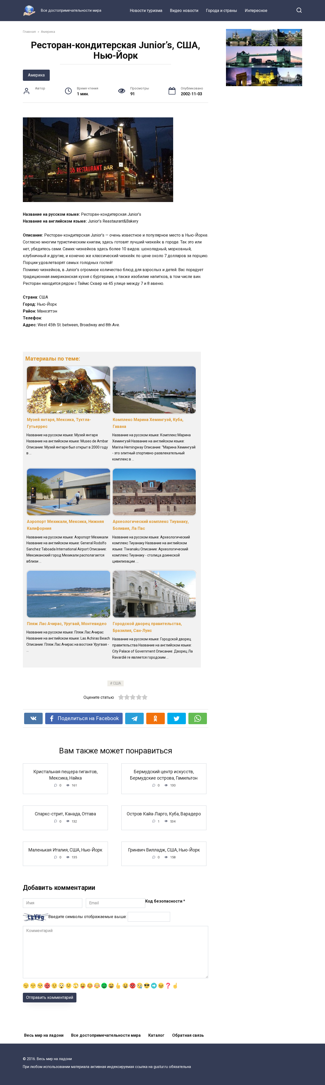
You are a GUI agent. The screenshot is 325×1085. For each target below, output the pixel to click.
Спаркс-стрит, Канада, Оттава (65, 813)
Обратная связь (188, 1035)
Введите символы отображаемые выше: (87, 916)
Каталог (156, 1035)
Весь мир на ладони (43, 1035)
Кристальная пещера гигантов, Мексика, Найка (65, 775)
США (117, 683)
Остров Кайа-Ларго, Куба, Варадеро (164, 813)
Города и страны (221, 10)
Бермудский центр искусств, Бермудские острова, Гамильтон (164, 775)
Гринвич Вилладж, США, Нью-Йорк (164, 849)
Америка (36, 75)
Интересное (256, 10)
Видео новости (184, 10)
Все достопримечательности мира (106, 1035)
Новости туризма (146, 10)
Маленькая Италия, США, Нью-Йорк (65, 849)
